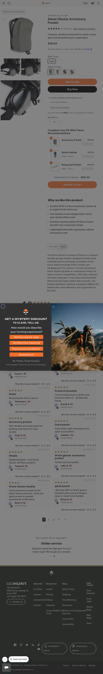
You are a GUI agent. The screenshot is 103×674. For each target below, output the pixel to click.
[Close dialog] (3, 306)
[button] (26, 338)
